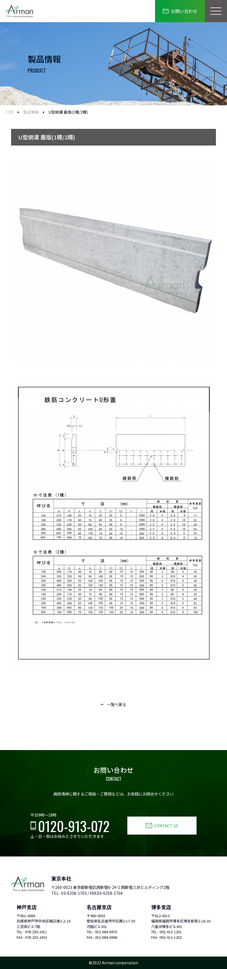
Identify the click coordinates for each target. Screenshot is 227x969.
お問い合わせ (184, 11)
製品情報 (31, 112)
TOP (10, 112)
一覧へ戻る (116, 704)
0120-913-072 (74, 826)
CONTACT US (166, 825)
